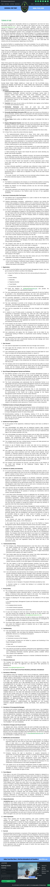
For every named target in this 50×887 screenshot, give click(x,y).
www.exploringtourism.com (8, 27)
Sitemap (44, 873)
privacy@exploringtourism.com (16, 667)
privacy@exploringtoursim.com (34, 615)
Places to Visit (45, 871)
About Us (44, 865)
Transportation (38, 875)
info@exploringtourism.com (9, 1)
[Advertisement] (25, 14)
